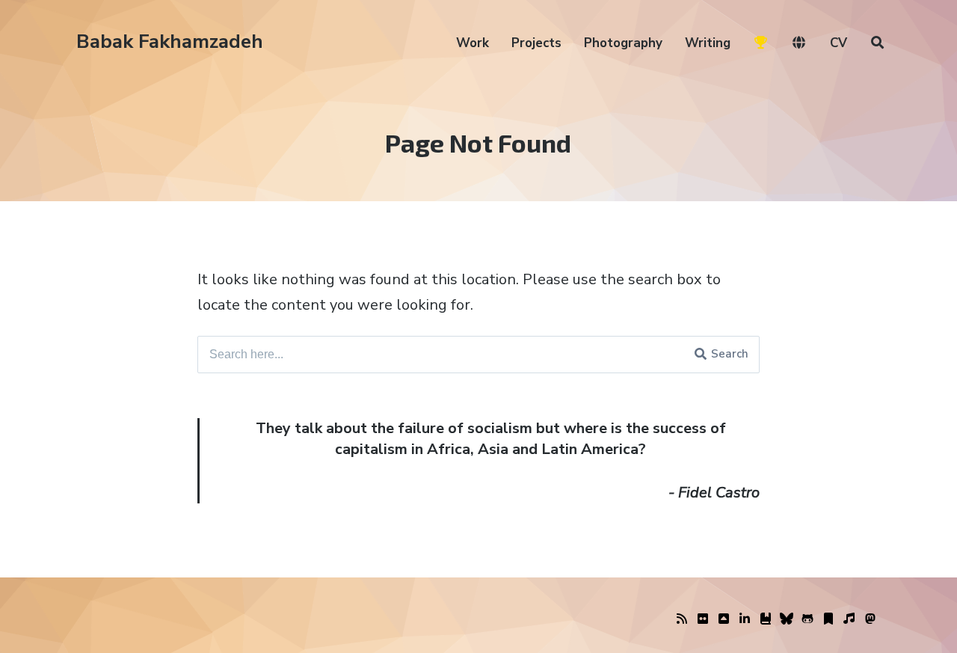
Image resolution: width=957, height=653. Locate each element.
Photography (623, 43)
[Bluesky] (786, 619)
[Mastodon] (870, 619)
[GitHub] (807, 619)
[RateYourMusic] (849, 619)
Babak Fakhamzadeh (169, 41)
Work (472, 43)
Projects (536, 43)
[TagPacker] (828, 619)
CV (838, 43)
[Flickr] (702, 619)
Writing (707, 43)
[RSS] (681, 619)
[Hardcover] (765, 619)
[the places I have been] (723, 619)
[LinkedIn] (744, 619)
